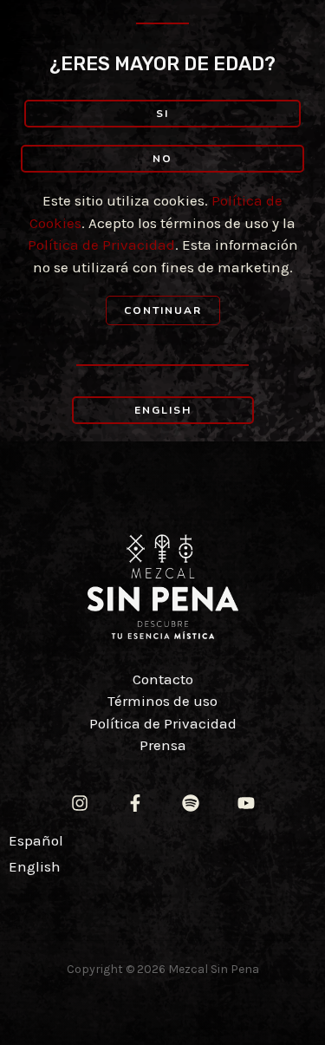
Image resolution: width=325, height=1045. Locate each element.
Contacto (163, 679)
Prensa (163, 745)
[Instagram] (79, 803)
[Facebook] (135, 803)
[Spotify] (190, 803)
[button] (162, 113)
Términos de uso (162, 700)
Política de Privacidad (101, 244)
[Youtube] (246, 803)
